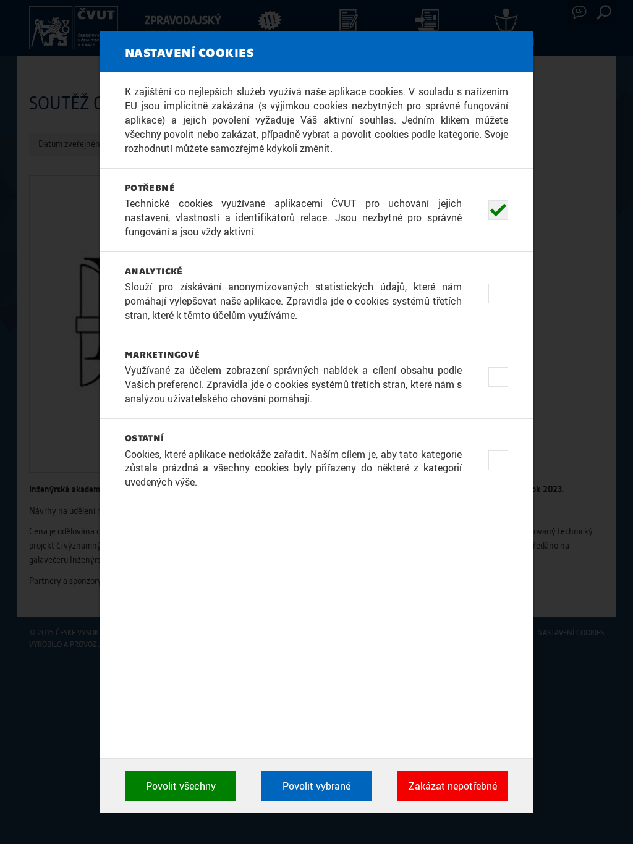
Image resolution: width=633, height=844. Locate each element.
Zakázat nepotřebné (453, 786)
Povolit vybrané (316, 786)
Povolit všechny (181, 786)
